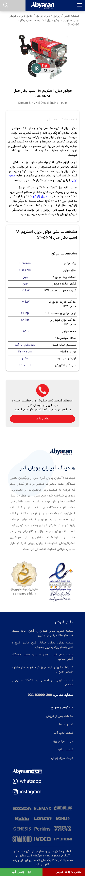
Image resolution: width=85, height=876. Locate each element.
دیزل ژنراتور (43, 16)
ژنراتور (56, 16)
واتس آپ (18, 872)
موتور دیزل (26, 16)
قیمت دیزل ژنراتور (62, 758)
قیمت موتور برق (63, 741)
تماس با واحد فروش (69, 872)
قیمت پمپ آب (63, 733)
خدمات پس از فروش (59, 716)
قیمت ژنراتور (65, 750)
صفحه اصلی (71, 16)
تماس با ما (43, 419)
